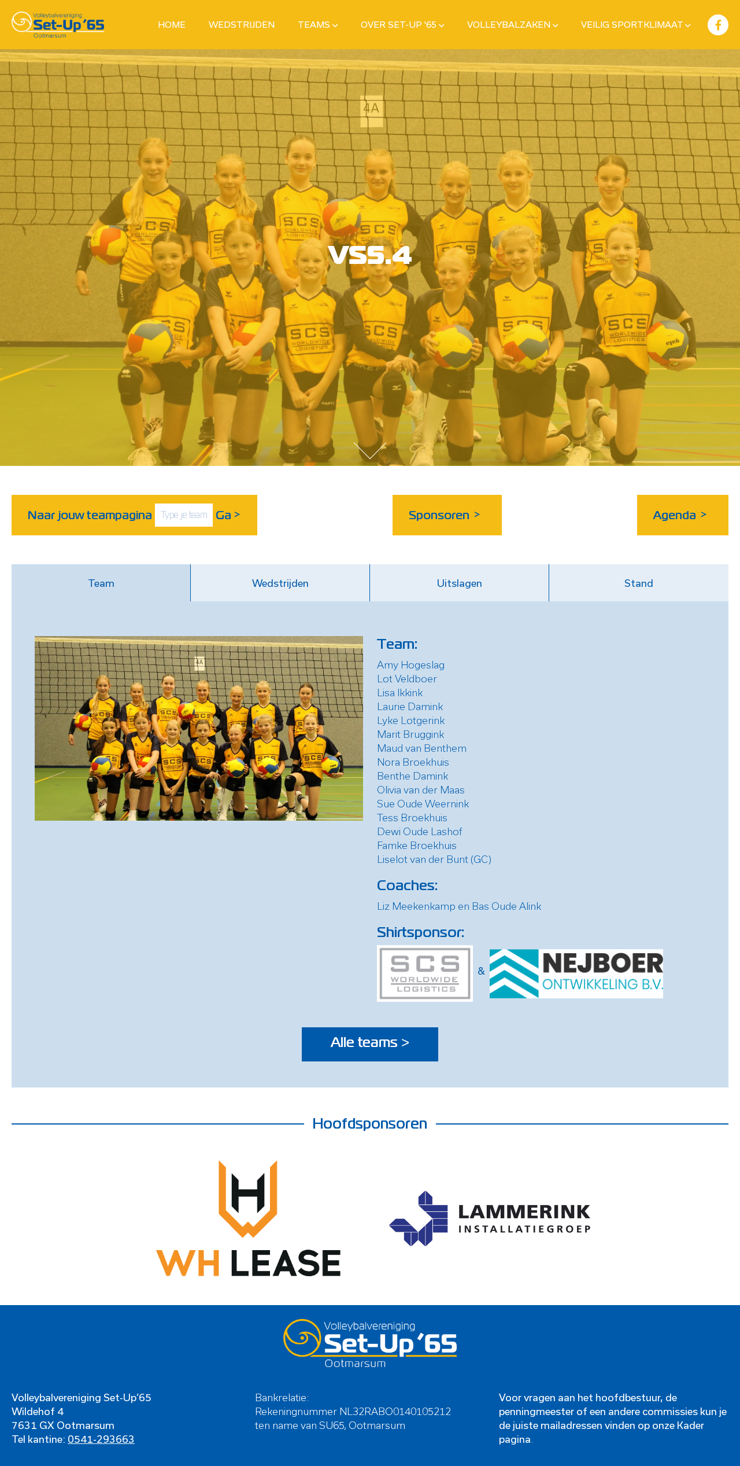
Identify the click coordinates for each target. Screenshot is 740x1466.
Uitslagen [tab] (459, 583)
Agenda (680, 515)
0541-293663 (101, 1439)
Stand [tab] (638, 583)
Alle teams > (370, 1043)
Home (172, 24)
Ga (228, 515)
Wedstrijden (242, 24)
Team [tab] (101, 583)
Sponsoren (445, 515)
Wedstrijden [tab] (280, 583)
